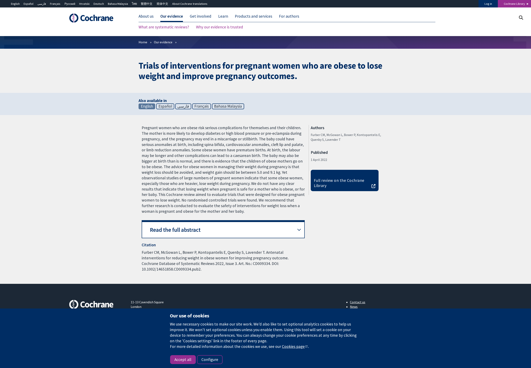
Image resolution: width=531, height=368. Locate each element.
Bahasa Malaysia (118, 4)
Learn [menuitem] (223, 16)
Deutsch (99, 4)
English (15, 4)
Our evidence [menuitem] (171, 16)
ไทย (134, 4)
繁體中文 (146, 4)
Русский (70, 4)
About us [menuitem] (146, 16)
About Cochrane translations (189, 4)
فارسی (41, 4)
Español (28, 4)
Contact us (357, 302)
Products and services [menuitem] (253, 16)
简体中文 (162, 4)
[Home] (97, 18)
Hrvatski (84, 4)
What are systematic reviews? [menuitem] (164, 26)
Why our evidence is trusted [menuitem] (219, 26)
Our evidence (163, 42)
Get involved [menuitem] (200, 16)
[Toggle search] (521, 17)
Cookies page (293, 346)
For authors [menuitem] (289, 16)
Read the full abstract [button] (175, 229)
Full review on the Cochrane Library (339, 183)
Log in (488, 4)
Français (55, 4)
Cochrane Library (514, 4)
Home (143, 42)
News (354, 307)
